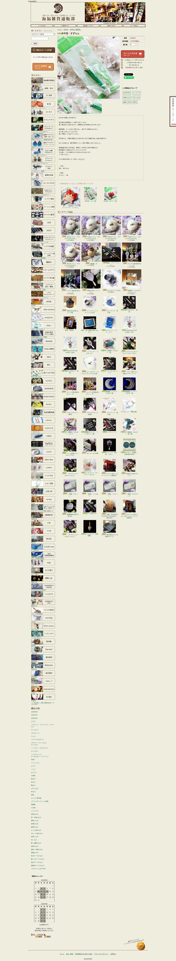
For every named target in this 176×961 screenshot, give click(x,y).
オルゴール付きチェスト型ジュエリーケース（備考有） (129, 516)
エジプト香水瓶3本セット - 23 (73, 393)
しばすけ (34, 471)
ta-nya (33, 503)
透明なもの (34, 852)
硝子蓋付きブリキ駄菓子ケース (111, 535)
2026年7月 (34, 715)
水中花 (33, 305)
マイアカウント (42, 31)
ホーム (41, 25)
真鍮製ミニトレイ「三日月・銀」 (111, 392)
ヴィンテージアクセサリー (39, 131)
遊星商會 (34, 661)
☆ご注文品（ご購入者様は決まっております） (42, 703)
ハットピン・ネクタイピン (39, 748)
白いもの (34, 840)
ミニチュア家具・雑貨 (38, 289)
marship (33, 621)
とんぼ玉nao (35, 550)
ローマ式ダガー (92, 513)
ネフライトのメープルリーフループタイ (130, 352)
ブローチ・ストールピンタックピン (39, 744)
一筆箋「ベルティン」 (112, 495)
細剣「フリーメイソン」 (113, 263)
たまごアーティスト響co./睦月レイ (42, 511)
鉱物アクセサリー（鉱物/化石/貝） (42, 139)
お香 (32, 226)
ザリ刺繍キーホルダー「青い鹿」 (131, 433)
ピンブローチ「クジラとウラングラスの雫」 (89, 372)
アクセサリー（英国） (38, 171)
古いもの (34, 116)
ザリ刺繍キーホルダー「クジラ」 (71, 433)
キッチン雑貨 (35, 218)
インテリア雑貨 (36, 202)
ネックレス (34, 730)
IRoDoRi (33, 345)
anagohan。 (34, 321)
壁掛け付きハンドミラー (93, 291)
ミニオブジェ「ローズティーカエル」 (91, 473)
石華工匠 (34, 495)
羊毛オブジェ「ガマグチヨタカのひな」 (72, 237)
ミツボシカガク (36, 637)
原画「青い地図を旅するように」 (89, 331)
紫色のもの (34, 827)
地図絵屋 (34, 519)
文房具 (33, 234)
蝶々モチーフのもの (37, 859)
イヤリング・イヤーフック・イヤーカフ (42, 726)
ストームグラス (36, 274)
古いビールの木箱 (92, 453)
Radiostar (34, 669)
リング (33, 736)
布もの (33, 782)
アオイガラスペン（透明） (73, 413)
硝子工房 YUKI (36, 376)
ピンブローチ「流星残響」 (91, 535)
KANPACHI (35, 392)
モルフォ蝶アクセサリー (39, 155)
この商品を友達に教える (134, 62)
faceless (33, 693)
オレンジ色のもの (37, 833)
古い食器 (34, 100)
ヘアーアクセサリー (37, 739)
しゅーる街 (34, 487)
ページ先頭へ (141, 947)
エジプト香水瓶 (36, 282)
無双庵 (33, 645)
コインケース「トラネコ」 (70, 207)
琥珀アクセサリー (37, 147)
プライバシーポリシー (101, 954)
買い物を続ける (134, 65)
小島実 (33, 440)
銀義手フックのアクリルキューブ (134, 291)
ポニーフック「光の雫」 (112, 311)
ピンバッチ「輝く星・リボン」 (111, 453)
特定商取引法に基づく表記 (134, 67)
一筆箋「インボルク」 (92, 495)
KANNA (34, 384)
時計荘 (33, 542)
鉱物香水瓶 (34, 179)
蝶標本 (33, 266)
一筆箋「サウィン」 (73, 495)
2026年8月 (34, 712)
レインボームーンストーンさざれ (91, 311)
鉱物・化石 (34, 92)
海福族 (33, 804)
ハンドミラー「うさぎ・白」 (92, 352)
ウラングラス (35, 123)
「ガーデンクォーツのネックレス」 (71, 474)
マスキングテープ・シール (39, 242)
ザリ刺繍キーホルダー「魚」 (111, 351)
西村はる (34, 606)
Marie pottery (35, 629)
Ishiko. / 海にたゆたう (38, 329)
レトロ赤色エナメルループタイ (72, 454)
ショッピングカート (134, 25)
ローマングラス (36, 187)
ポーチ (33, 766)
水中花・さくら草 (90, 201)
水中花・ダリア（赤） (111, 201)
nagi (32, 566)
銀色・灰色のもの (37, 849)
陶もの (33, 785)
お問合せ (111, 25)
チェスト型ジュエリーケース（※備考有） (110, 474)
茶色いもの (34, 836)
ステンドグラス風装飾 (38, 258)
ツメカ (33, 534)
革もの (33, 791)
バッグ (33, 769)
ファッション (35, 763)
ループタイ (34, 751)
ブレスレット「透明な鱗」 (129, 412)
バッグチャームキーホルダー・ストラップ (39, 755)
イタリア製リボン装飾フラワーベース (130, 372)
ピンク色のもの (36, 830)
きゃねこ (34, 408)
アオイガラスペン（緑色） (92, 413)
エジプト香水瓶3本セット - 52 (134, 264)
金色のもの (34, 846)
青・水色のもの (36, 817)
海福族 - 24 (93, 264)
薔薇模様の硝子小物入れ (73, 515)
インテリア (34, 811)
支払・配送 (69, 954)
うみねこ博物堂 (36, 353)
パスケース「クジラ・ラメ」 (111, 331)
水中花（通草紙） (75, 29)
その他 (33, 808)
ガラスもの (34, 788)
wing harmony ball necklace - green (71, 351)
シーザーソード (111, 432)
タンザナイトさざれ (114, 290)
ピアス (33, 721)
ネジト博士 (34, 574)
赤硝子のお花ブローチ (132, 474)
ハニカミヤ (34, 598)
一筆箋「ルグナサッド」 (132, 495)
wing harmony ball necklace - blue (131, 331)
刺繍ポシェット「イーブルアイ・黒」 (91, 433)
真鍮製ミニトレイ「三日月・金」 (130, 392)
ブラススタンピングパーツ (39, 297)
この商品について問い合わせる (134, 60)
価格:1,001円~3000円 (129, 102)
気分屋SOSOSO (36, 400)
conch (32, 455)
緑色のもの (34, 824)
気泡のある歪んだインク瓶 (73, 311)
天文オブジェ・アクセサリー (40, 195)
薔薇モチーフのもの (37, 865)
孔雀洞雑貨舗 (35, 416)
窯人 (32, 368)
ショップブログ (88, 25)
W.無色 (33, 700)
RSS (38, 937)
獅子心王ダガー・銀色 (131, 310)
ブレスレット (35, 733)
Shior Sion (34, 463)
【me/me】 (34, 653)
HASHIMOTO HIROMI (38, 590)
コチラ (82, 159)
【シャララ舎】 (36, 479)
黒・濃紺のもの (36, 843)
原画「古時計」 (70, 330)
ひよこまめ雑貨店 (37, 614)
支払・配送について (65, 25)
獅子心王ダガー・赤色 (71, 372)
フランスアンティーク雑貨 (39, 801)
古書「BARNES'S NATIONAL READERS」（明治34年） (110, 516)
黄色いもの (34, 820)
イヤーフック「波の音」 (112, 413)
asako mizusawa (35, 313)
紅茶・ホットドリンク (38, 108)
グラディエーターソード (111, 372)
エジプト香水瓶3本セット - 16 (92, 393)
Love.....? (33, 685)
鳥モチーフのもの (37, 856)
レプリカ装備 (35, 250)
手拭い (33, 759)
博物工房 (34, 582)
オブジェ (34, 772)
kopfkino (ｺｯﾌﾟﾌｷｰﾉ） (37, 448)
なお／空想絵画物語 (37, 558)
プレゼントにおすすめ (38, 868)
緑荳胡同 (34, 677)
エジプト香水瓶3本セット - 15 (73, 291)
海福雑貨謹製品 (36, 84)
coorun (33, 424)
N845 (32, 361)
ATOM (47, 937)
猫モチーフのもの (37, 862)
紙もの (33, 779)
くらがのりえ (35, 432)
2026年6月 (34, 718)
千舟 (32, 527)
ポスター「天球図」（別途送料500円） (130, 453)
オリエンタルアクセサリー (39, 163)
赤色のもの (34, 814)
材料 (32, 795)
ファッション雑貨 (37, 210)
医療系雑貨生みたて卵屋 (39, 337)
